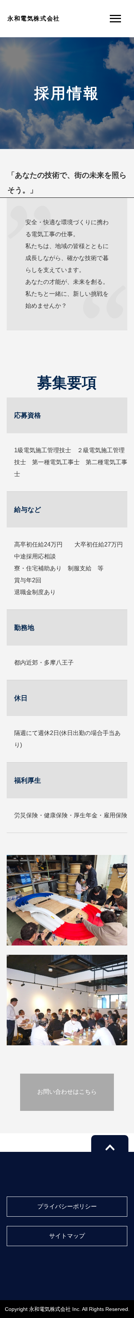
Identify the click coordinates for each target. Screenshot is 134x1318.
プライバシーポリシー (67, 1206)
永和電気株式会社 (33, 18)
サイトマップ (67, 1236)
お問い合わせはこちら (67, 1092)
